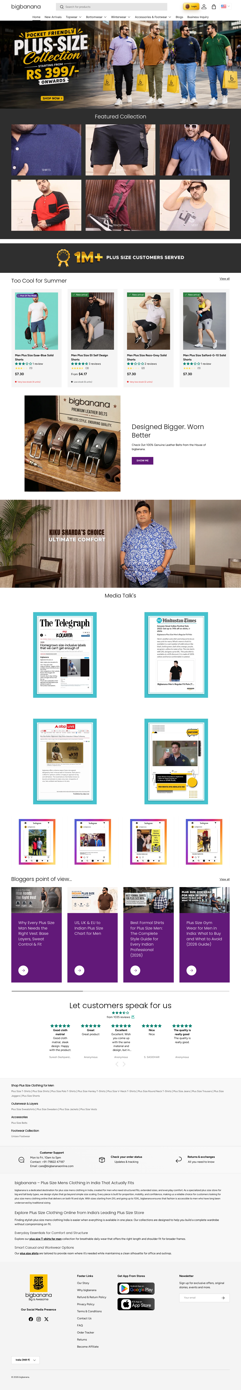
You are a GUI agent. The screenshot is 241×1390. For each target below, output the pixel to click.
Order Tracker (85, 1332)
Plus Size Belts (19, 1122)
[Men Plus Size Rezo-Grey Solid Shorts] (148, 321)
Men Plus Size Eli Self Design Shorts (89, 357)
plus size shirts (29, 1253)
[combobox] (111, 7)
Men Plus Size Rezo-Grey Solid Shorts (147, 357)
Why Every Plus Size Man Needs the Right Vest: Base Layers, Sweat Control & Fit (36, 933)
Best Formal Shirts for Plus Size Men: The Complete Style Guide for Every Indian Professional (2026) (147, 939)
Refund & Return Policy (91, 1297)
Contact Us (84, 1318)
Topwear (71, 17)
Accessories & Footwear (151, 17)
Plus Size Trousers (202, 1091)
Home (36, 17)
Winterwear (118, 17)
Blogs (179, 17)
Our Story (83, 1283)
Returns (82, 1339)
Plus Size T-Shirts (21, 1091)
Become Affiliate (88, 1346)
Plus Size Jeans (181, 1091)
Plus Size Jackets (69, 1109)
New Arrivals (53, 17)
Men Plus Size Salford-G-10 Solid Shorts (204, 357)
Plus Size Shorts (31, 1095)
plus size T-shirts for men (45, 1239)
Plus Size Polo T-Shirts (63, 1091)
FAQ (80, 1325)
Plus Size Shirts (40, 1091)
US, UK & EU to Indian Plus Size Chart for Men (88, 928)
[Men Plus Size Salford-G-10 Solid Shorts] (204, 321)
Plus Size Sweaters (47, 1109)
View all (225, 278)
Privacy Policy (85, 1304)
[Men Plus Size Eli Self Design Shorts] (92, 321)
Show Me (143, 460)
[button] (214, 7)
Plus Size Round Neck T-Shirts (154, 1091)
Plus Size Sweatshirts (23, 1109)
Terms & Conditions (89, 1311)
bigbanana (24, 1377)
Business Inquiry (198, 17)
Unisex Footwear (20, 1136)
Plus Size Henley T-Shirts (92, 1091)
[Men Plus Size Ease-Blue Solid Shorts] (36, 321)
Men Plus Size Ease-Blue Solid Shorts (34, 357)
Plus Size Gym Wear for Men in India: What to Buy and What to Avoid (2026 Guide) (204, 933)
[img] (120, 1013)
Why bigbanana (86, 1290)
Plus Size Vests (88, 1109)
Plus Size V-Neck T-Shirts (121, 1091)
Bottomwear (94, 17)
